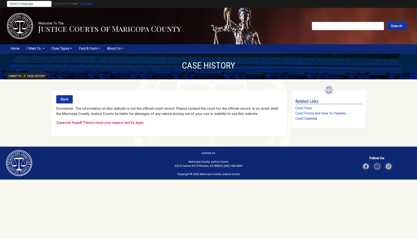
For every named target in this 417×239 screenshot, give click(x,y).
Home (15, 48)
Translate (86, 4)
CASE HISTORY (208, 65)
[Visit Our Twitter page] (388, 166)
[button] (20, 26)
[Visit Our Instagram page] (377, 166)
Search (396, 26)
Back (64, 99)
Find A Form (88, 48)
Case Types (60, 48)
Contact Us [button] (208, 153)
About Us (114, 48)
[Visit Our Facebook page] (366, 166)
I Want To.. (34, 48)
